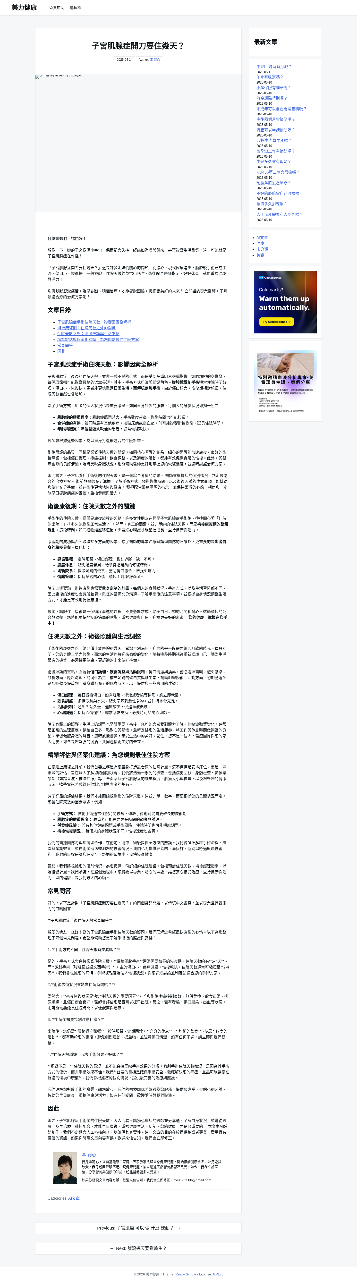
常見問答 (65, 345)
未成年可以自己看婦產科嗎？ (281, 109)
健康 (260, 243)
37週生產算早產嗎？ (274, 140)
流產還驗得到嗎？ (272, 98)
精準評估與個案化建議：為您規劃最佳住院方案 (98, 340)
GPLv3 (218, 1274)
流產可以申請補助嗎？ (275, 130)
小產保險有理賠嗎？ (273, 88)
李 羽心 (155, 59)
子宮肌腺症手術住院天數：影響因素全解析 (94, 322)
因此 (61, 351)
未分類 (262, 249)
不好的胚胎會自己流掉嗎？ (279, 193)
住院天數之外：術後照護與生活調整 (88, 334)
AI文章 (74, 1198)
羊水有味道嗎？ (270, 77)
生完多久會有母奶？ (273, 162)
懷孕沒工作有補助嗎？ (275, 151)
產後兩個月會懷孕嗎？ (275, 119)
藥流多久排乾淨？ (272, 204)
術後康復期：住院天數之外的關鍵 (86, 328)
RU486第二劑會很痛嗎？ (278, 172)
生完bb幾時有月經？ (274, 67)
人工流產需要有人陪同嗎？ (279, 214)
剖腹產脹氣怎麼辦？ (273, 183)
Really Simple (185, 1274)
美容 (260, 255)
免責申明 (57, 8)
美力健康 (24, 7)
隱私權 (75, 8)
